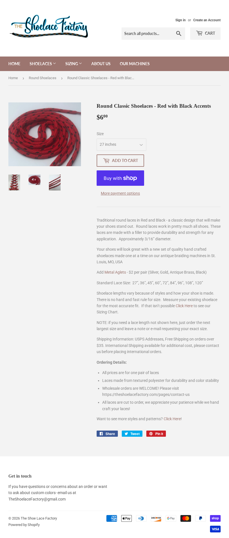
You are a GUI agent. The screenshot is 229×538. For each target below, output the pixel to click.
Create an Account (207, 20)
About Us (101, 63)
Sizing (72, 63)
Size (100, 133)
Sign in (180, 20)
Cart (209, 33)
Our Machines (135, 63)
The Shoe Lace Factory (39, 518)
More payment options (120, 193)
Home (14, 63)
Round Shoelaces (42, 78)
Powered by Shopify (24, 525)
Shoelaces (41, 63)
